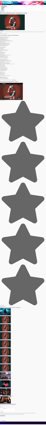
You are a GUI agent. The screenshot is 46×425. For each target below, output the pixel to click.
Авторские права (3, 420)
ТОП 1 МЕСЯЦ (2, 7)
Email (1, 407)
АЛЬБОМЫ (2, 8)
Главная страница (2, 11)
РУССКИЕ (2, 9)
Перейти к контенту (2, 0)
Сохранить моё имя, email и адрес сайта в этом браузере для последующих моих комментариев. (12, 414)
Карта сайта (1, 422)
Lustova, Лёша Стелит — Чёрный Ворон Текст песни (6, 315)
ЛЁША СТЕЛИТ (1, 30)
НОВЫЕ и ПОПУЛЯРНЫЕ (4, 6)
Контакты (1, 423)
